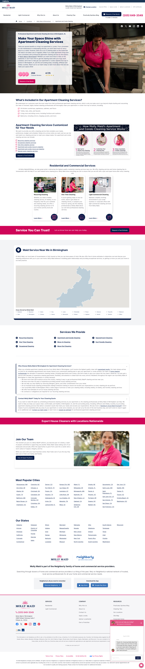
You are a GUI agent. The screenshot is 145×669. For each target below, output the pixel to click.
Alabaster (19, 312)
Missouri (62, 542)
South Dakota (107, 525)
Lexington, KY (63, 491)
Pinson (87, 312)
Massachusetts (64, 528)
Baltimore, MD (20, 498)
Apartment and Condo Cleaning (68, 338)
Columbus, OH (35, 503)
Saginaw (87, 314)
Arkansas (19, 531)
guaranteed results (104, 369)
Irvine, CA (48, 501)
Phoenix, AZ (92, 494)
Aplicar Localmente (125, 7)
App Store (84, 585)
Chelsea (42, 314)
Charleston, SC (21, 505)
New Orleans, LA (79, 498)
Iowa (46, 531)
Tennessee (106, 528)
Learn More (38, 218)
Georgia (33, 537)
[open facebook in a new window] (122, 27)
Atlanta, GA (20, 491)
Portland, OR (92, 498)
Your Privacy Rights (97, 656)
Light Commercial (23, 15)
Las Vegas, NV (64, 488)
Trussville (110, 312)
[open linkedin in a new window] (138, 27)
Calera (41, 312)
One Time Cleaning (68, 194)
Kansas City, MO (64, 484)
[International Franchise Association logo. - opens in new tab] (18, 630)
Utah (104, 535)
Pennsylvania (92, 535)
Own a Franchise (84, 622)
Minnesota (62, 535)
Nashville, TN (78, 494)
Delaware (34, 525)
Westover (121, 312)
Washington (106, 542)
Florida (33, 533)
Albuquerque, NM (21, 484)
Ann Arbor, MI (20, 488)
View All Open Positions (25, 458)
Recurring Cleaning (41, 194)
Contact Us (82, 612)
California (19, 535)
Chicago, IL (34, 488)
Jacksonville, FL (50, 505)
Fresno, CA (48, 491)
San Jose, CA (121, 484)
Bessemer (31, 312)
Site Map (116, 615)
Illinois (47, 525)
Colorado (19, 538)
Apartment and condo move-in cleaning (30, 147)
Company (82, 601)
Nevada (76, 528)
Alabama (19, 525)
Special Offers (103, 7)
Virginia (105, 538)
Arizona (18, 528)
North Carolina (78, 542)
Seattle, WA (120, 488)
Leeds (64, 312)
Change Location (90, 7)
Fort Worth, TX (49, 488)
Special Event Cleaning (104, 338)
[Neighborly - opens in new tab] (23, 630)
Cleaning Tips (71, 15)
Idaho (32, 540)
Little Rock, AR (64, 494)
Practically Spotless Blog (91, 15)
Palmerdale (76, 312)
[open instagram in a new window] (134, 27)
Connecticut (20, 542)
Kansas (47, 535)
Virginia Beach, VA (122, 498)
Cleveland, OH (35, 494)
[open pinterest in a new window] (142, 27)
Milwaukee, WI (78, 488)
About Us (56, 15)
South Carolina (93, 542)
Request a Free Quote (113, 14)
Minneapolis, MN (79, 491)
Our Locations (117, 612)
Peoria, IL (91, 491)
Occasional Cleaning (26, 346)
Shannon (99, 312)
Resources (117, 601)
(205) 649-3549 (133, 15)
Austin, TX (19, 494)
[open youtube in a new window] (130, 27)
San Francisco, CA (108, 507)
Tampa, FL (120, 491)
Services (48, 601)
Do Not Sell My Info (81, 656)
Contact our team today (39, 410)
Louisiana (48, 542)
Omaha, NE (91, 484)
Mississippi (62, 538)
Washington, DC (122, 501)
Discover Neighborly (53, 585)
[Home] (16, 21)
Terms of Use (49, 656)
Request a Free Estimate (25, 155)
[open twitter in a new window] (126, 27)
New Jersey (77, 531)
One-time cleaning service (26, 145)
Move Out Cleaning (64, 346)
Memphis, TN (63, 501)
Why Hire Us (41, 15)
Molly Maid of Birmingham (44, 21)
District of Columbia (34, 529)
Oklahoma (91, 528)
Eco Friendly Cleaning (103, 342)
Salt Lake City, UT (108, 496)
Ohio (89, 525)
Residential (6, 15)
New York (77, 538)
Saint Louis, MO (107, 488)
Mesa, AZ (62, 505)
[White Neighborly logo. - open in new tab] (5, 1)
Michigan (62, 531)
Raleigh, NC (92, 505)
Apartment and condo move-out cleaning (31, 149)
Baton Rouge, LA (21, 501)
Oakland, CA (78, 501)
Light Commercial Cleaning (98, 194)
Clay (52, 312)
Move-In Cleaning (63, 342)
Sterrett (98, 314)
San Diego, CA (107, 503)
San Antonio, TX (108, 500)
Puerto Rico (92, 538)
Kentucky (48, 538)
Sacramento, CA (108, 484)
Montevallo (65, 314)
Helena (53, 314)
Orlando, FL (91, 488)
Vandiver (110, 314)
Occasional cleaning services (27, 143)
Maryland (62, 525)
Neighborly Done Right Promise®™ (111, 406)
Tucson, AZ (120, 494)
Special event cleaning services (28, 151)
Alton (18, 314)
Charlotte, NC (35, 484)
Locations (29, 21)
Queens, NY (92, 501)
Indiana (47, 528)
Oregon (90, 531)
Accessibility (69, 656)
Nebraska (77, 525)
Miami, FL (77, 484)
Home (20, 21)
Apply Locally (113, 7)
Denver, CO (48, 484)
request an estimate (65, 410)
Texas (104, 531)
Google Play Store (100, 585)
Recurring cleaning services (26, 140)
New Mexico (78, 535)
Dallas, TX (34, 507)
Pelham (76, 314)
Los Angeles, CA (64, 498)
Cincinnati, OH (35, 491)
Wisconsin (120, 525)
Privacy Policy (59, 656)
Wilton (120, 314)
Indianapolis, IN (50, 498)
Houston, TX (49, 494)
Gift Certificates (137, 7)
